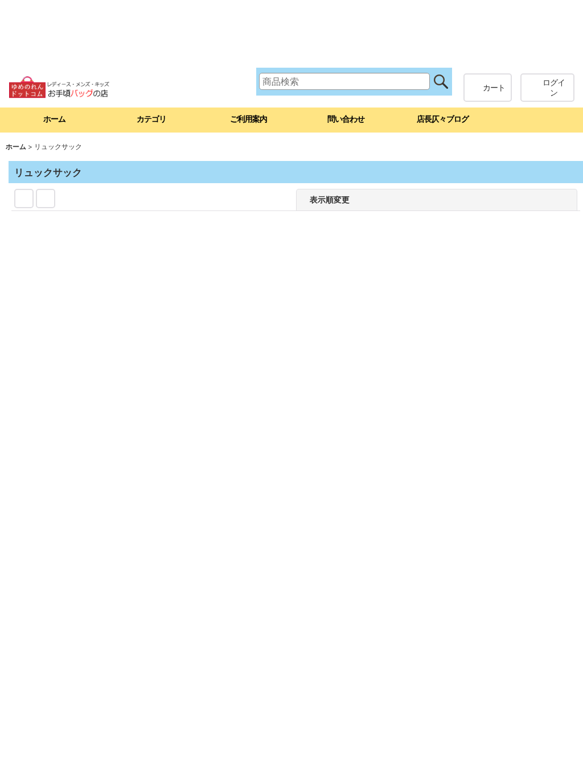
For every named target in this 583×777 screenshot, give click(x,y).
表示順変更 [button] (408, 199)
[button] (534, 120)
